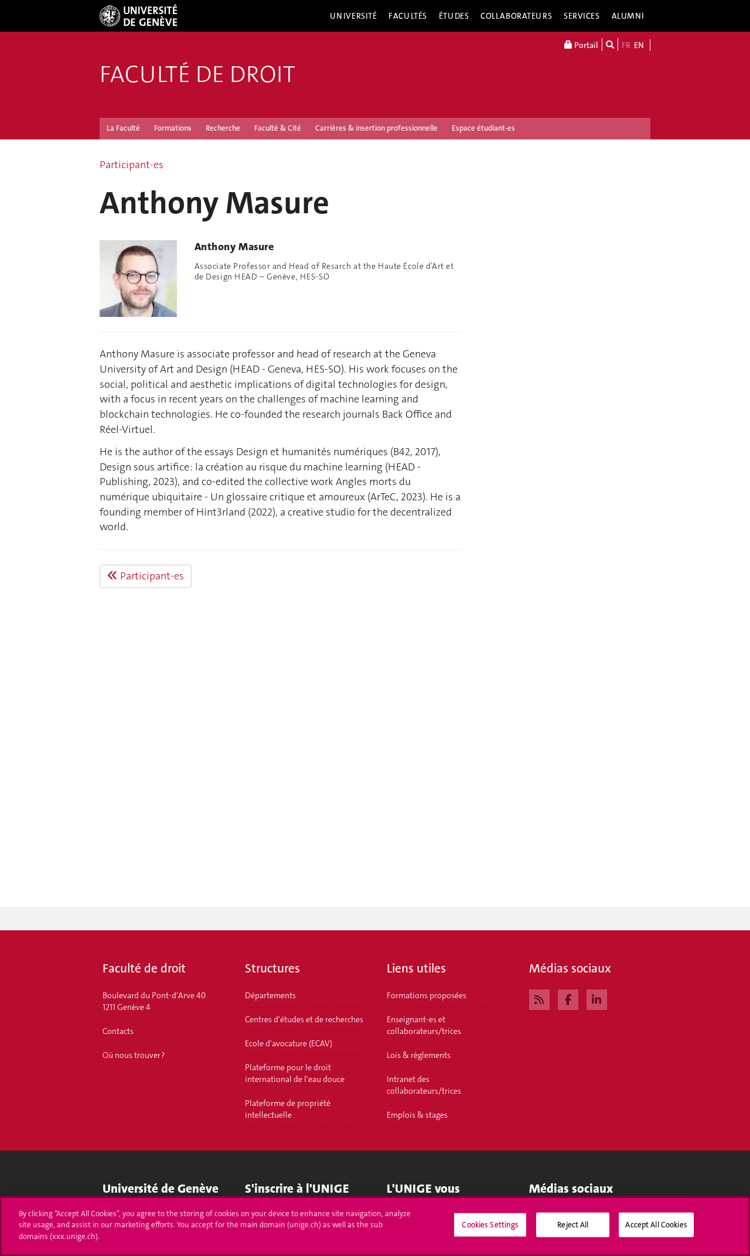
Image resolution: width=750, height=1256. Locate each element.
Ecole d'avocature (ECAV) (288, 1043)
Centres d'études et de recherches (304, 1019)
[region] (375, 1226)
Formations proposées (426, 995)
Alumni (628, 16)
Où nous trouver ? (134, 1055)
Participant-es (131, 165)
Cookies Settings (490, 1225)
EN (639, 45)
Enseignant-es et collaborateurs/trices (424, 1025)
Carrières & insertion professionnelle (376, 128)
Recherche (223, 128)
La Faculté (123, 128)
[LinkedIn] (597, 998)
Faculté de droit (197, 74)
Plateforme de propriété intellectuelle (287, 1109)
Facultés (407, 16)
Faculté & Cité (277, 128)
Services (582, 16)
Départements (270, 995)
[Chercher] (610, 44)
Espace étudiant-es (483, 128)
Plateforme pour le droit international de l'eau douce (295, 1073)
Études (454, 16)
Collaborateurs (516, 16)
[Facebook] (568, 998)
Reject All (572, 1225)
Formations (173, 128)
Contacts (118, 1031)
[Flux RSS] (539, 998)
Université (353, 16)
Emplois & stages (417, 1115)
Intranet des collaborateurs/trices (424, 1085)
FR (626, 45)
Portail (585, 45)
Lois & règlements (419, 1055)
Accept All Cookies (656, 1225)
